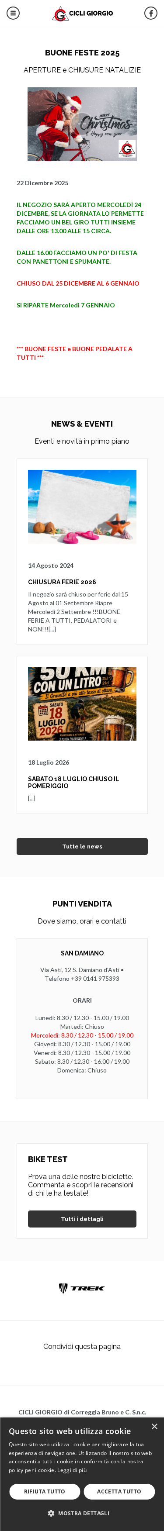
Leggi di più (72, 1470)
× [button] (154, 1427)
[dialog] (82, 1474)
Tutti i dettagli (82, 1219)
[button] (82, 1513)
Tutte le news (82, 846)
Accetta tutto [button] (119, 1491)
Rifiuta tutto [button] (45, 1491)
